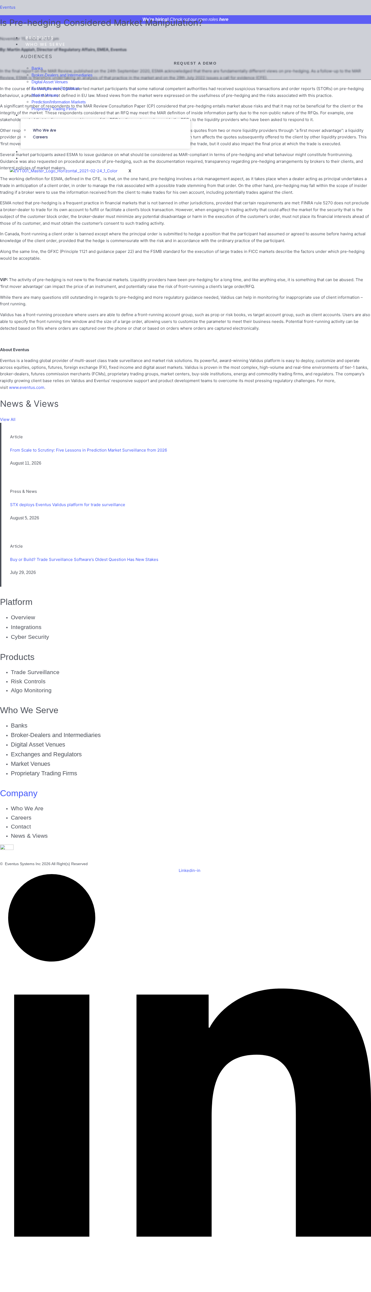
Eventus (7, 7)
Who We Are (44, 130)
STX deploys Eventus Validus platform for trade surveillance (67, 504)
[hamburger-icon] (179, 37)
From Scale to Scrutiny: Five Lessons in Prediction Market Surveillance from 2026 (88, 450)
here (223, 19)
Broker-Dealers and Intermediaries (56, 735)
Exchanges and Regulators (46, 754)
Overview (23, 617)
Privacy (115, 864)
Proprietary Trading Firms (44, 773)
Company (39, 115)
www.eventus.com (26, 387)
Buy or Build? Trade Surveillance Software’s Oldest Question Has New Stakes (84, 559)
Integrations (26, 627)
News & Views (45, 152)
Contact (38, 158)
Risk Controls (28, 681)
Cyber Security (30, 637)
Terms (98, 864)
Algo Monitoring (31, 690)
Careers (40, 137)
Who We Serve (46, 44)
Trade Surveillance (35, 672)
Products (40, 38)
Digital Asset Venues (38, 744)
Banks (19, 725)
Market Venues (30, 763)
